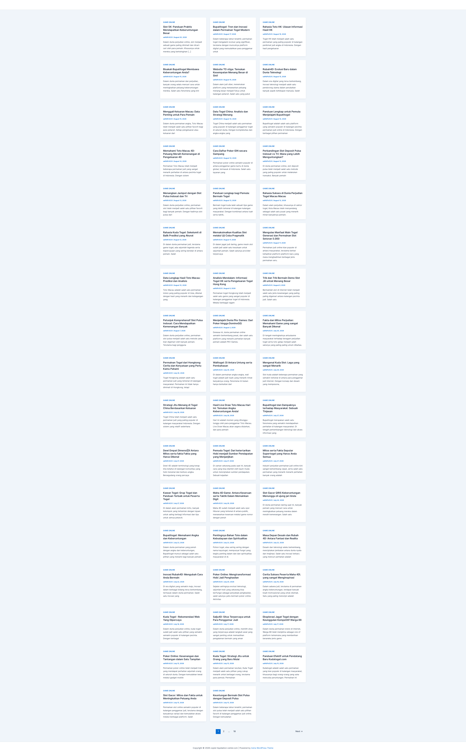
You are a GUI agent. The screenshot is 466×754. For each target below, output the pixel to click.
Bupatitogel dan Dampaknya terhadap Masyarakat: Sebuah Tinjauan (280, 408)
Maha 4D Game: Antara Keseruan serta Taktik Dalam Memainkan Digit (232, 496)
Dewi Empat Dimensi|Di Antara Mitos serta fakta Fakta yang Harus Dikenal (181, 453)
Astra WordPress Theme (262, 748)
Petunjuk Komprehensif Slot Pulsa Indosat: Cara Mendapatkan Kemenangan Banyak (183, 323)
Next (299, 731)
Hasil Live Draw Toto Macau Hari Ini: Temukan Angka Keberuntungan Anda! (231, 408)
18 (234, 731)
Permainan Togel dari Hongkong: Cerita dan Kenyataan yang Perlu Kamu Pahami (182, 365)
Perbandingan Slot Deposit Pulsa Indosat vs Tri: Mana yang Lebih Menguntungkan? (282, 154)
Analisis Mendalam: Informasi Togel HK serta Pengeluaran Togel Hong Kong (233, 281)
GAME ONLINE (169, 22)
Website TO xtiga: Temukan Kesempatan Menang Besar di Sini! (230, 72)
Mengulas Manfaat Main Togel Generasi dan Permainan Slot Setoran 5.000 (280, 235)
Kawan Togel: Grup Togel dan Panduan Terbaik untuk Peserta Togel (181, 496)
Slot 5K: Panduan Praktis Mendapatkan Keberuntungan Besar (180, 30)
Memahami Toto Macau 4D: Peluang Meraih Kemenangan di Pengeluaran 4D (181, 154)
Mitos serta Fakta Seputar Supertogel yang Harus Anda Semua (280, 453)
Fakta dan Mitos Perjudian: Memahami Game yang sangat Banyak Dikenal (280, 323)
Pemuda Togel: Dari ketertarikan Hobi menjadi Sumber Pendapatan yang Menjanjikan (233, 453)
